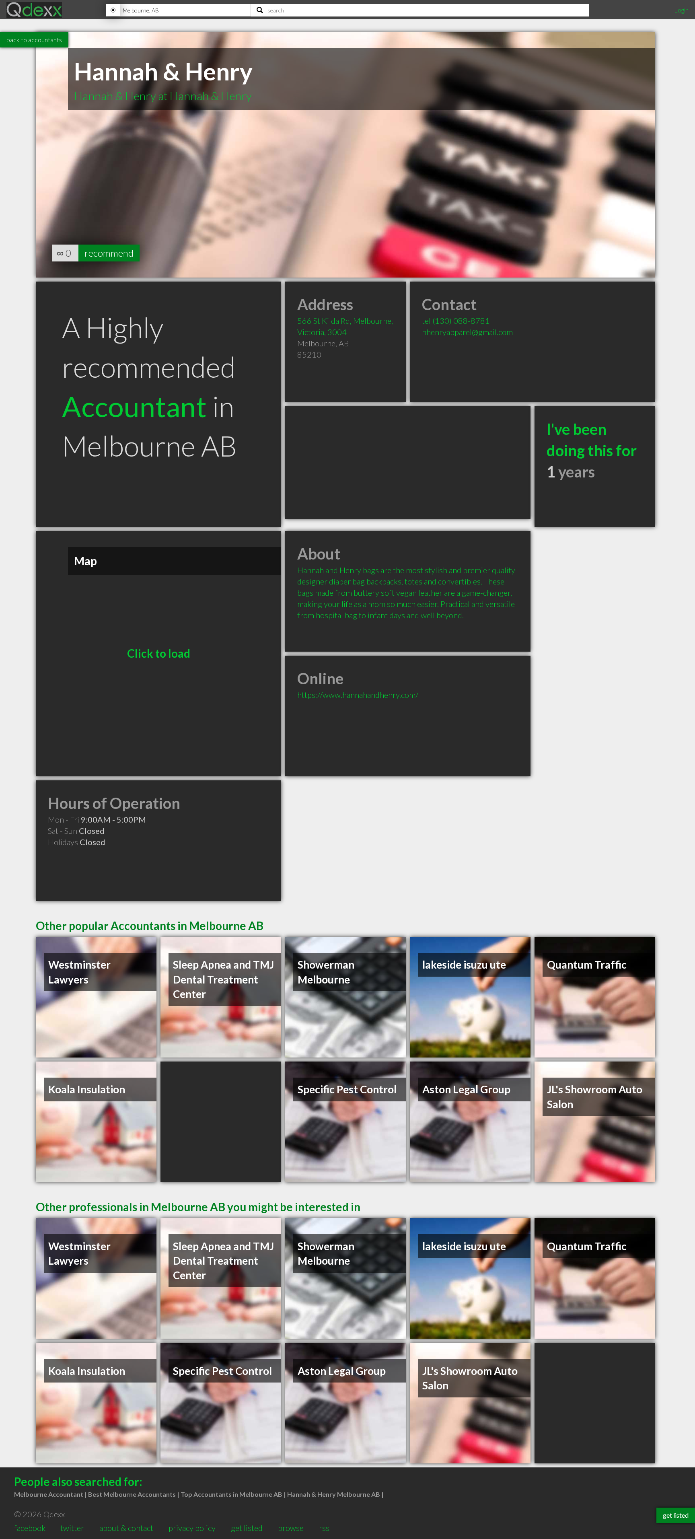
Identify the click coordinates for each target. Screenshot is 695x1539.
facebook (29, 1528)
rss (324, 1528)
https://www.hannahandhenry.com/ (357, 695)
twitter (72, 1528)
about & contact (126, 1528)
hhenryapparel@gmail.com (467, 332)
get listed (247, 1528)
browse (291, 1528)
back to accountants (34, 39)
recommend (109, 253)
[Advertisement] (408, 462)
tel (456, 320)
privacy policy (192, 1528)
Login (681, 10)
